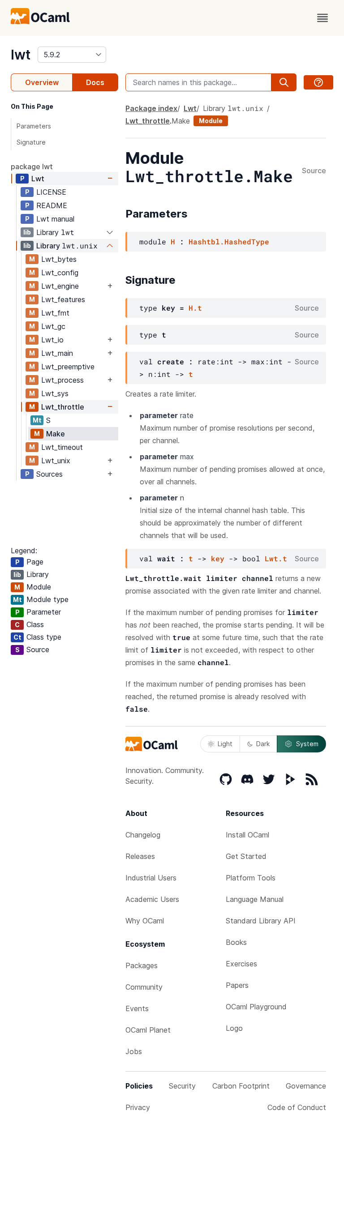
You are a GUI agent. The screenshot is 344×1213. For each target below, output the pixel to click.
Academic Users (152, 899)
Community (144, 986)
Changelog (142, 834)
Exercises (241, 963)
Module (211, 120)
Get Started (246, 856)
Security (182, 1085)
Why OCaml (144, 920)
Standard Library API (261, 920)
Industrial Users (150, 877)
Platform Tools (250, 877)
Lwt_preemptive (68, 366)
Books (236, 942)
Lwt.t (276, 558)
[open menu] (322, 18)
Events (137, 1008)
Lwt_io (52, 339)
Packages (141, 965)
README (51, 205)
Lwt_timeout (62, 447)
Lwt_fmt (55, 312)
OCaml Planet (148, 1029)
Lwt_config (59, 272)
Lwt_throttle (62, 406)
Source (314, 171)
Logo (234, 1028)
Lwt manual (55, 218)
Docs (95, 82)
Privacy (137, 1107)
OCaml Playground (256, 1006)
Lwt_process (62, 380)
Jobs (133, 1051)
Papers (237, 985)
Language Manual (255, 899)
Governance (306, 1085)
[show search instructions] (318, 82)
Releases (140, 856)
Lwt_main (57, 353)
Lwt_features (63, 299)
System (307, 743)
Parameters (34, 126)
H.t (195, 307)
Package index (151, 108)
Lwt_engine (60, 286)
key (217, 558)
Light (225, 743)
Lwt (37, 178)
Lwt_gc (53, 326)
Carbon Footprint (241, 1085)
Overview (42, 82)
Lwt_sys (55, 393)
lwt (20, 55)
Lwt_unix (55, 460)
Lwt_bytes (59, 259)
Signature (31, 142)
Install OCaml (247, 834)
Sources (49, 474)
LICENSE (51, 192)
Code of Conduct (296, 1107)
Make (55, 433)
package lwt (32, 166)
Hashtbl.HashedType (229, 241)
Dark (263, 743)
